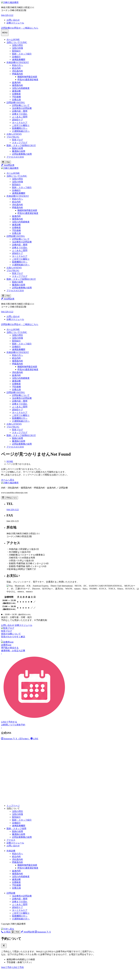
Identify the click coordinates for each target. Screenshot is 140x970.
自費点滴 (16, 99)
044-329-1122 (7, 15)
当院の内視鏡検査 (21, 88)
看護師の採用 (18, 151)
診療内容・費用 (19, 111)
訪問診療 (16, 102)
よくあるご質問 (19, 117)
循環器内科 (17, 85)
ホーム (13, 39)
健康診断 (16, 91)
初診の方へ (17, 65)
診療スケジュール (15, 843)
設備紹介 (16, 57)
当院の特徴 (17, 48)
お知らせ (14, 134)
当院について (17, 42)
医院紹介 (16, 51)
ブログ (13, 137)
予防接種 (16, 97)
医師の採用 (17, 148)
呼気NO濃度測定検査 (28, 79)
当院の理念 (17, 45)
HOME (10, 461)
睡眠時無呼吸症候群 (27, 77)
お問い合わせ (13, 846)
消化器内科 (17, 71)
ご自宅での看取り (21, 125)
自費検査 (16, 94)
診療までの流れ (19, 114)
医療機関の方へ (19, 128)
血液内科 (16, 82)
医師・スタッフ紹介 (22, 54)
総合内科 (16, 68)
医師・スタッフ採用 (21, 145)
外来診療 (18, 62)
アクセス (15, 157)
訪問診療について (21, 105)
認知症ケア (17, 120)
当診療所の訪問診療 (22, 108)
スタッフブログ (19, 142)
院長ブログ (17, 140)
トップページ (13, 805)
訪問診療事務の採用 (22, 154)
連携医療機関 (18, 59)
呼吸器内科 (17, 74)
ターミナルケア (19, 122)
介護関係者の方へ (21, 131)
